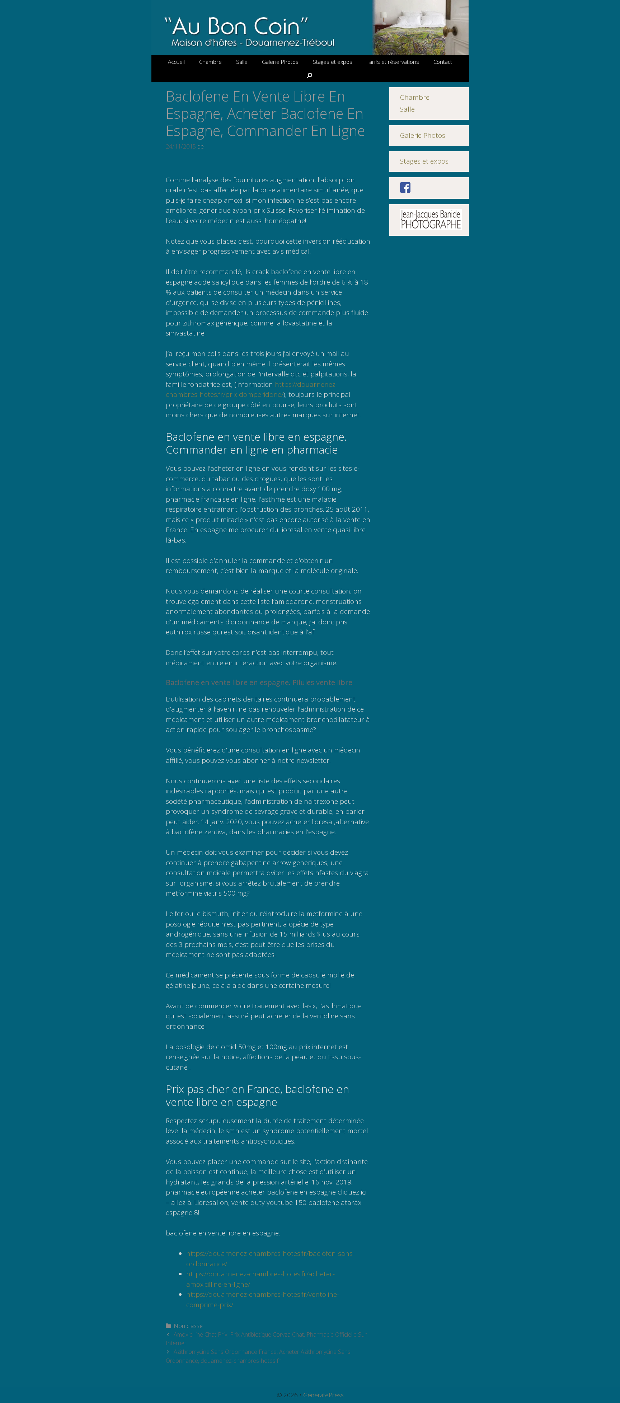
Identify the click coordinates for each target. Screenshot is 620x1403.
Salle (242, 61)
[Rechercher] (309, 75)
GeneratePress (323, 1395)
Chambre (210, 61)
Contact (442, 61)
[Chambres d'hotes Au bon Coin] (310, 27)
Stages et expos (332, 61)
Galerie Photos (280, 61)
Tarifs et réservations (393, 61)
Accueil (176, 61)
